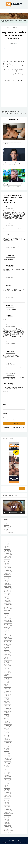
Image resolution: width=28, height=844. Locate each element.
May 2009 (6, 819)
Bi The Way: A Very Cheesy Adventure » (16, 113)
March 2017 (7, 685)
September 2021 (8, 625)
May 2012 (6, 768)
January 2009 (7, 825)
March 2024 (7, 583)
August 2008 (7, 832)
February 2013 (7, 755)
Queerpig (6, 529)
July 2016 (6, 697)
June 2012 (6, 766)
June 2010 (6, 800)
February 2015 (7, 721)
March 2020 (7, 651)
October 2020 (7, 641)
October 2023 (7, 590)
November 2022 (8, 606)
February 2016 (7, 704)
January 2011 (7, 790)
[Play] (5, 512)
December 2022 (8, 604)
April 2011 (6, 786)
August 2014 (7, 729)
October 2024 (7, 573)
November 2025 (8, 554)
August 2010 (7, 798)
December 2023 (8, 587)
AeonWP (23, 842)
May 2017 (6, 682)
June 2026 (6, 544)
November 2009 (8, 810)
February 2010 (7, 806)
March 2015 (7, 719)
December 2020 (8, 638)
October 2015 (7, 709)
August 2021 (7, 627)
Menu (14, 11)
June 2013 (6, 749)
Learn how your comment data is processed (14, 428)
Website (5, 413)
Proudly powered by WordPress (8, 842)
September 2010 (8, 796)
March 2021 (7, 634)
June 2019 (6, 664)
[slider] (13, 512)
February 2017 (7, 687)
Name (5, 404)
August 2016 (7, 695)
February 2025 (7, 567)
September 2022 (8, 608)
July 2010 (6, 799)
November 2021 (8, 623)
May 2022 (6, 614)
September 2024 (8, 574)
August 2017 (7, 678)
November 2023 (8, 588)
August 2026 (7, 542)
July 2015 (6, 714)
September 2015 (8, 711)
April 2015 (6, 718)
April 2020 (6, 650)
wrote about (18, 69)
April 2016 (6, 701)
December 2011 (8, 775)
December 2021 (8, 621)
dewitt (10, 27)
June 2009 (7, 818)
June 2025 (6, 561)
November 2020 (8, 640)
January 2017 (7, 688)
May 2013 (6, 751)
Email (4, 409)
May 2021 (6, 631)
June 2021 (6, 630)
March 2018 (7, 670)
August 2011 (7, 781)
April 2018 (6, 668)
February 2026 (7, 550)
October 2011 (7, 778)
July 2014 (6, 731)
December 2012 (8, 758)
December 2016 (8, 689)
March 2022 (7, 617)
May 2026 (6, 546)
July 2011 (6, 782)
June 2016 (6, 698)
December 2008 (8, 826)
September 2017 (8, 677)
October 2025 (7, 556)
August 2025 (7, 559)
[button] (14, 506)
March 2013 (7, 754)
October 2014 (7, 726)
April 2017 (6, 684)
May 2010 (6, 802)
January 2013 (7, 756)
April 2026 (6, 547)
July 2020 (6, 645)
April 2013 (6, 752)
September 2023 (8, 591)
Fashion (13, 43)
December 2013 (8, 741)
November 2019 (8, 657)
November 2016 (8, 691)
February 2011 (7, 789)
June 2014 (6, 732)
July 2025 (6, 560)
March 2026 (7, 549)
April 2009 (6, 820)
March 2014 (7, 736)
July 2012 (6, 765)
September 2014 (8, 728)
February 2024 (7, 584)
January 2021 (7, 637)
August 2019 (7, 661)
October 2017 (7, 675)
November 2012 (8, 759)
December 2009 (8, 809)
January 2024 (7, 586)
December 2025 (8, 553)
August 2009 (7, 815)
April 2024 (6, 581)
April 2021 (6, 633)
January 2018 (7, 672)
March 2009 (7, 822)
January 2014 (7, 739)
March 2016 (7, 702)
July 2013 (6, 748)
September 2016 (8, 694)
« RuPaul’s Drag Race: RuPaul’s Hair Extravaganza (10, 112)
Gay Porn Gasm (8, 526)
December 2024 (8, 570)
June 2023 (6, 596)
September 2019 (8, 660)
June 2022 (6, 613)
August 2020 (7, 644)
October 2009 (7, 812)
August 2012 (7, 763)
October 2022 (7, 607)
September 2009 (8, 813)
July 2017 (6, 680)
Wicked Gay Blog (8, 532)
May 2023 (6, 597)
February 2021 (7, 635)
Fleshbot (6, 525)
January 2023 (7, 603)
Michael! (8, 324)
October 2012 (7, 761)
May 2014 (6, 734)
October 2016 (7, 692)
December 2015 (8, 707)
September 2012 (8, 762)
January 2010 (7, 808)
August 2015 (7, 712)
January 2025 (7, 569)
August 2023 (7, 593)
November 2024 (8, 571)
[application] (14, 507)
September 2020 (8, 643)
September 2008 (8, 830)
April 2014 (6, 735)
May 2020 (6, 648)
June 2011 (6, 783)
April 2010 (6, 803)
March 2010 (7, 805)
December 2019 (8, 655)
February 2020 (7, 653)
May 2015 (6, 717)
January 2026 (7, 552)
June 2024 (6, 579)
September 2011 (8, 779)
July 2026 (6, 543)
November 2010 (8, 793)
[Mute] (21, 512)
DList (5, 523)
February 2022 (7, 618)
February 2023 (7, 601)
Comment (6, 391)
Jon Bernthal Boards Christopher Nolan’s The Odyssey (12, 163)
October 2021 (7, 624)
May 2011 (6, 785)
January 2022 (7, 620)
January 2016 (7, 705)
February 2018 (7, 671)
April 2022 (6, 616)
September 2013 (8, 745)
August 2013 (7, 746)
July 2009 (6, 816)
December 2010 (8, 792)
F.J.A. (7, 296)
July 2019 (6, 662)
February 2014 (7, 738)
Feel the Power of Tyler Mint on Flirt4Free (12, 142)
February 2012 (7, 772)
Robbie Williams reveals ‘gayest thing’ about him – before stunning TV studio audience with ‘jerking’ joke (14, 185)
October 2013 (7, 744)
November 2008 (8, 827)
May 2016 (6, 699)
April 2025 (6, 564)
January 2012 (7, 773)
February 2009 (7, 823)
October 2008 (7, 829)
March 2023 (7, 600)
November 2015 (8, 708)
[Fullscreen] (23, 512)
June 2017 (6, 681)
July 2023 (6, 594)
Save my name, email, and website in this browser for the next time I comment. (13, 419)
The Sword (6, 530)
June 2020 (6, 647)
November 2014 (8, 725)
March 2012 (7, 771)
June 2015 (6, 715)
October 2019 (7, 658)
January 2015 (7, 722)
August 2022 (7, 610)
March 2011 (7, 788)
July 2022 (6, 611)
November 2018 (8, 665)
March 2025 (7, 566)
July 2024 (6, 577)
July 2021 (6, 628)
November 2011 (8, 776)
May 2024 (6, 580)
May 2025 (6, 563)
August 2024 (7, 576)
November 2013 (8, 742)
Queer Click (7, 528)
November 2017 (8, 674)
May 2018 (6, 667)
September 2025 (8, 557)
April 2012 (6, 769)
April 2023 (6, 598)
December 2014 (8, 724)
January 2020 (7, 654)
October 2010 (7, 795)
